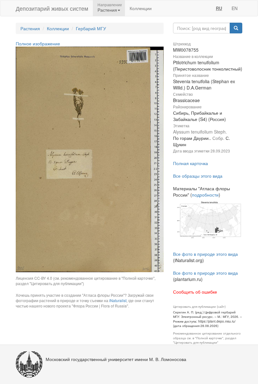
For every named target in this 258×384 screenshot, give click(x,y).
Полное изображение (38, 43)
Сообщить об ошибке (195, 292)
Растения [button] (107, 10)
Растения (30, 28)
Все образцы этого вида (197, 176)
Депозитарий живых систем (52, 8)
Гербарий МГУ (91, 28)
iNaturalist (117, 300)
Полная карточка (190, 163)
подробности (205, 195)
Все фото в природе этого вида (205, 254)
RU (219, 8)
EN (235, 8)
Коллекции (141, 8)
